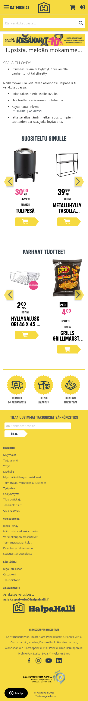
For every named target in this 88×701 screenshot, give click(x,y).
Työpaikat (9, 488)
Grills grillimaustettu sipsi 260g (67, 341)
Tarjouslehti (10, 460)
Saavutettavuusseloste (17, 554)
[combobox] (44, 23)
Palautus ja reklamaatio (18, 548)
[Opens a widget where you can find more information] (16, 693)
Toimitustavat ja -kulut (17, 542)
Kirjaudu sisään (12, 569)
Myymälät (9, 455)
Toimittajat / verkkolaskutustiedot (24, 483)
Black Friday (10, 526)
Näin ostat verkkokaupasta (20, 531)
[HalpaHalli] (44, 7)
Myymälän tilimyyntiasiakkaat (22, 477)
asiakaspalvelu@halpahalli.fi (26, 599)
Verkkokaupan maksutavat (20, 537)
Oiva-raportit (11, 510)
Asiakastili (36, 111)
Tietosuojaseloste (45, 696)
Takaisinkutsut (12, 505)
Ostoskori (9, 574)
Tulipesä (25, 210)
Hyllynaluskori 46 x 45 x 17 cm (25, 324)
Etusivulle (19, 111)
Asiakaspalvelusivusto (18, 594)
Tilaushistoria (11, 580)
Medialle (8, 471)
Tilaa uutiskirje (12, 499)
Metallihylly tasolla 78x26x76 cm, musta (67, 213)
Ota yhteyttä (11, 494)
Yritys (6, 466)
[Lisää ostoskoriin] (25, 221)
